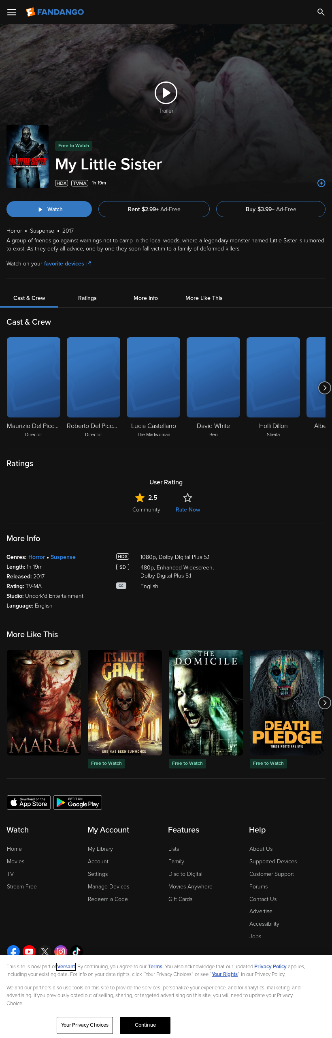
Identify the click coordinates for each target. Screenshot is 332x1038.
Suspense (63, 557)
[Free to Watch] (124, 702)
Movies (15, 861)
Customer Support (271, 874)
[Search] (321, 12)
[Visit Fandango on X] (45, 952)
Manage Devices (108, 886)
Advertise (260, 911)
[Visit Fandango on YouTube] (29, 952)
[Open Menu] (11, 12)
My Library (100, 848)
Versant (66, 966)
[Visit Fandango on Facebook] (13, 952)
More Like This (204, 298)
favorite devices (64, 263)
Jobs (255, 936)
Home (14, 848)
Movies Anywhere (190, 886)
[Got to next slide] (324, 388)
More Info (146, 298)
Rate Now (188, 509)
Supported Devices (273, 861)
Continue (145, 1025)
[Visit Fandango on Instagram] (61, 952)
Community (146, 509)
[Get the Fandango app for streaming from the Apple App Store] (28, 802)
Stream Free (22, 886)
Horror (36, 557)
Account (98, 861)
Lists (173, 848)
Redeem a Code (108, 899)
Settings (98, 874)
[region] (166, 996)
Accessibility (264, 923)
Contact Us (263, 899)
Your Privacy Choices (85, 1025)
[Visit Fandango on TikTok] (76, 952)
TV (10, 874)
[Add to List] (321, 183)
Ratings (87, 298)
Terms (155, 966)
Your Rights (225, 974)
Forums (258, 886)
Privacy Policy (270, 966)
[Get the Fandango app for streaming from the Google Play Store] (77, 802)
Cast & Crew (29, 298)
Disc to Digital (185, 874)
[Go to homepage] (56, 12)
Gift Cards (180, 899)
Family (176, 861)
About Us (260, 848)
